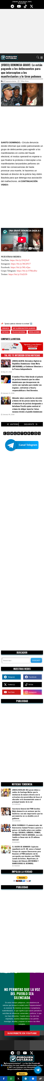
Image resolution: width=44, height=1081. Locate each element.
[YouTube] (19, 7)
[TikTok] (25, 7)
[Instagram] (18, 1053)
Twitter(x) (11, 685)
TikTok (30, 685)
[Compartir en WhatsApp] (11, 1078)
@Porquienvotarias (9, 81)
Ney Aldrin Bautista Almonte (24, 328)
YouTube (11, 692)
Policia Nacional (18, 332)
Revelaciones (34, 332)
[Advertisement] (22, 31)
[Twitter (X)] (32, 7)
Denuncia (5, 328)
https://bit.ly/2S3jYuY (20, 260)
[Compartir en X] (18, 1078)
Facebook (32, 677)
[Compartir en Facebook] (3, 1078)
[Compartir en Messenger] (33, 1078)
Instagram (32, 692)
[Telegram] (12, 7)
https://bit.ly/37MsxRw (27, 271)
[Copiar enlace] (40, 1078)
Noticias (5, 332)
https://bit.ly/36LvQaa (20, 267)
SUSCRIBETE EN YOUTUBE (22, 1033)
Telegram (11, 677)
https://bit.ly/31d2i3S (18, 274)
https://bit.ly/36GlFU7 (21, 264)
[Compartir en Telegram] (25, 1078)
